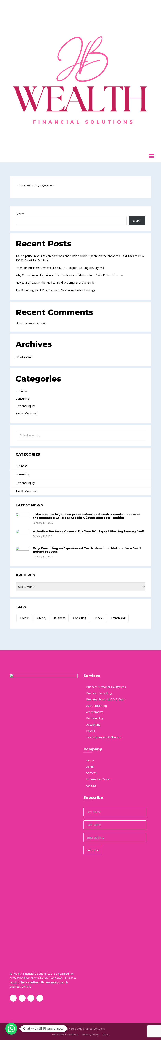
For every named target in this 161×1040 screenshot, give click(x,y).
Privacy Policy (90, 1034)
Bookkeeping (94, 718)
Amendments (94, 712)
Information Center (98, 779)
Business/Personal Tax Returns (106, 687)
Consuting (79, 618)
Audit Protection (96, 706)
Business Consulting (99, 693)
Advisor (24, 618)
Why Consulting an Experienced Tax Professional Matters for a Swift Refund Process (69, 275)
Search (20, 214)
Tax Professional (26, 413)
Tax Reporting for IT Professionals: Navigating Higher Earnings (55, 290)
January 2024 (24, 356)
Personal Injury (25, 406)
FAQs (106, 1034)
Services (91, 773)
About (90, 767)
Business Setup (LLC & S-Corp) (105, 699)
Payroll (90, 731)
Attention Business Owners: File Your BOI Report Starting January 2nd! (60, 268)
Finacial (98, 618)
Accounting (93, 724)
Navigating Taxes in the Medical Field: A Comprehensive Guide (55, 282)
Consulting (22, 398)
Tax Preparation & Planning (103, 737)
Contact (91, 785)
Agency (41, 618)
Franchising (118, 618)
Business (21, 391)
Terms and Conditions (65, 1034)
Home (90, 760)
